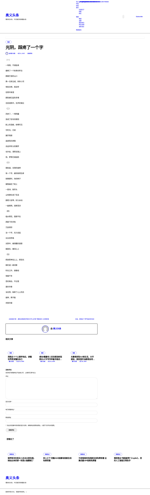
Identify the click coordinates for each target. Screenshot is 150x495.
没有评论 (29, 53)
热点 (77, 2)
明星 (80, 11)
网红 (80, 13)
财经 (77, 5)
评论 (7, 376)
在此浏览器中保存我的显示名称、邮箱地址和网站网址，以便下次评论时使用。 (31, 425)
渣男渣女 (81, 26)
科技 (77, 3)
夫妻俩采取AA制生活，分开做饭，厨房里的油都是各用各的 (83, 359)
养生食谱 (81, 24)
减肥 (80, 21)
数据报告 (78, 30)
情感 (77, 17)
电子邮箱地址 (10, 409)
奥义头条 (12, 15)
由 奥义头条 (12, 53)
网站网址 (8, 417)
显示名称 (9, 401)
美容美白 (81, 22)
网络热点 (12, 454)
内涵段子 (81, 9)
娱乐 (77, 7)
